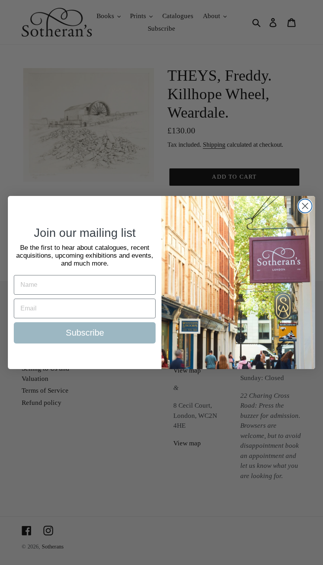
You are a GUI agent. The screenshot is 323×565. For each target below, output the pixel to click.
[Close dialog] (305, 206)
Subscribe (85, 333)
